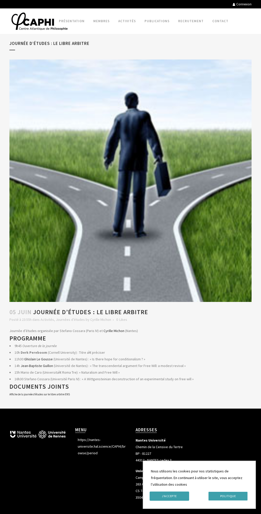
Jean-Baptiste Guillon (37, 365)
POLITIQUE (228, 496)
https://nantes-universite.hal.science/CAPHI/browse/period (102, 446)
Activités (47, 319)
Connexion (244, 4)
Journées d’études (70, 319)
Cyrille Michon (100, 319)
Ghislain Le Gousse (38, 359)
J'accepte (169, 496)
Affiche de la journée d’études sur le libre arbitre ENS (39, 394)
